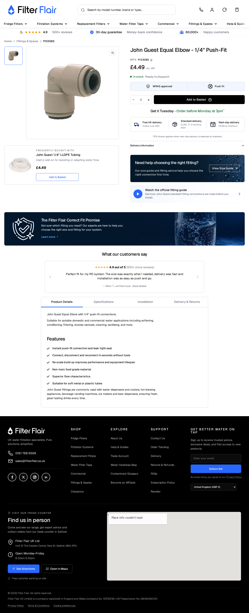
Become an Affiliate (123, 482)
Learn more (48, 236)
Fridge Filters (13, 24)
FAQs (154, 473)
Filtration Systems (50, 24)
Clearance (77, 491)
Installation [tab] (145, 302)
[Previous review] (50, 277)
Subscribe (216, 469)
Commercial (166, 24)
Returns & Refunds (162, 465)
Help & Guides (119, 447)
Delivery (156, 456)
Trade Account (120, 456)
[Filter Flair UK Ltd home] (26, 430)
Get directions (26, 568)
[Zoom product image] (112, 52)
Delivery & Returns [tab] (187, 302)
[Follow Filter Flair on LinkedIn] (46, 477)
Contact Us (158, 438)
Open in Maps (59, 568)
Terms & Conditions (39, 605)
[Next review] (198, 277)
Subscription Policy (163, 482)
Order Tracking (160, 447)
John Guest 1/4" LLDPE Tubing (58, 155)
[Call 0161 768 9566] (201, 9)
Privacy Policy (233, 477)
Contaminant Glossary (124, 473)
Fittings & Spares (201, 24)
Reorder (155, 491)
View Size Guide (222, 168)
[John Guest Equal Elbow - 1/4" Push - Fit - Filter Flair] (13, 56)
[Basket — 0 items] (237, 9)
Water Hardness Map (124, 465)
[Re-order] (224, 9)
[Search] (82, 10)
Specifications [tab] (104, 302)
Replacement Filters (91, 24)
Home (8, 41)
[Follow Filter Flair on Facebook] (12, 477)
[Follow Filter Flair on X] (23, 477)
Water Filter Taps (131, 24)
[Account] (212, 9)
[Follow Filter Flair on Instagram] (34, 477)
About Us (116, 438)
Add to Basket (57, 177)
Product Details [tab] (62, 302)
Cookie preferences (64, 605)
